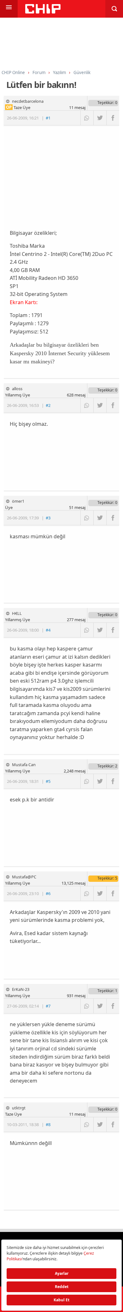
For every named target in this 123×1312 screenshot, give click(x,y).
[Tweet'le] (99, 118)
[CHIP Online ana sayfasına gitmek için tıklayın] (43, 12)
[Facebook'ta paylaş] (112, 118)
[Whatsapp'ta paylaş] (86, 118)
